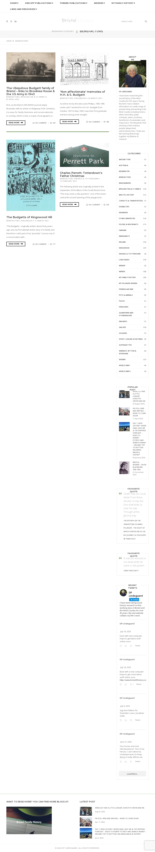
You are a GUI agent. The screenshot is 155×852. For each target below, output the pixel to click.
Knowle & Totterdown (86, 178)
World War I (124, 365)
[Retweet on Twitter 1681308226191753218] (126, 646)
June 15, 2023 (126, 742)
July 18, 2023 (125, 631)
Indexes (98, 3)
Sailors (122, 327)
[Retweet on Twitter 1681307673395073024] (126, 685)
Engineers (123, 212)
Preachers (123, 307)
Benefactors (13, 97)
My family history (127, 277)
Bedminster (124, 171)
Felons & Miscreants (128, 224)
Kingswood (80, 98)
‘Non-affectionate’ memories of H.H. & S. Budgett (82, 93)
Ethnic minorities (127, 218)
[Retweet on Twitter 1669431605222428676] (126, 762)
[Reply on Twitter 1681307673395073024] (121, 685)
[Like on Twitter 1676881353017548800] (131, 720)
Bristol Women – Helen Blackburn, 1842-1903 (139, 466)
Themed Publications (73, 3)
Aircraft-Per (124, 159)
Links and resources (22, 9)
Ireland (122, 242)
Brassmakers (125, 183)
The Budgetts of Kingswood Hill (29, 217)
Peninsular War (126, 289)
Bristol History (126, 195)
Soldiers (123, 333)
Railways (123, 321)
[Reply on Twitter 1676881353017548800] (121, 720)
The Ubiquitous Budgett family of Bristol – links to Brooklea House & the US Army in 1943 (30, 91)
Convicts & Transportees (131, 201)
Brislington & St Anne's (33, 97)
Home (13, 3)
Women (122, 359)
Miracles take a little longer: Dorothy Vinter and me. (139, 396)
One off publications (38, 3)
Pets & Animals (126, 295)
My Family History (122, 3)
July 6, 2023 (125, 706)
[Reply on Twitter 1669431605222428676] (121, 762)
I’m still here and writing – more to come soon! (139, 412)
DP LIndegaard (125, 91)
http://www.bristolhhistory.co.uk (133, 680)
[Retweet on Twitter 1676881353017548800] (126, 720)
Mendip (122, 265)
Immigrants (124, 236)
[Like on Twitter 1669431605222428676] (131, 762)
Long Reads (124, 260)
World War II (124, 371)
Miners (122, 271)
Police (122, 301)
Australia (123, 165)
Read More (14, 123)
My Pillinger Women (128, 283)
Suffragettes (125, 345)
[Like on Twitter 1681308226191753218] (131, 646)
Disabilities (124, 206)
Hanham (122, 230)
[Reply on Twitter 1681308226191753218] (121, 646)
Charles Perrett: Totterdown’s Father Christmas (81, 174)
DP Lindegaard (127, 623)
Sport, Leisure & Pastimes (131, 339)
